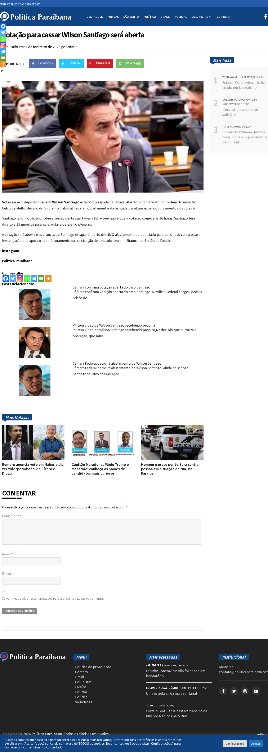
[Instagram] (20, 278)
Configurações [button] (235, 744)
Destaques (95, 17)
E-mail (8, 573)
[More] (48, 278)
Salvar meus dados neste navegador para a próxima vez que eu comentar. (53, 598)
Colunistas (200, 17)
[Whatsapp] (27, 278)
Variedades (83, 701)
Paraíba (80, 686)
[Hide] (1, 71)
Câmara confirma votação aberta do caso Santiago (111, 287)
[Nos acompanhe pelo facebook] (223, 691)
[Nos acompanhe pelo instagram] (245, 691)
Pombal (113, 17)
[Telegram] (34, 278)
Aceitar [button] (255, 744)
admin (72, 46)
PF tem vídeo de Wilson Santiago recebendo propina (114, 325)
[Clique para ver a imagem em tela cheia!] (103, 191)
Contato (223, 17)
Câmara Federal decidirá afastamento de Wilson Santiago (117, 363)
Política (149, 17)
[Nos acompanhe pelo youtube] (256, 691)
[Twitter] (13, 278)
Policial (181, 17)
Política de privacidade (93, 666)
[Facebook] (6, 278)
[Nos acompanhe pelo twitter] (234, 691)
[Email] (41, 278)
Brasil (165, 17)
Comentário (11, 516)
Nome (7, 554)
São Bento (131, 17)
